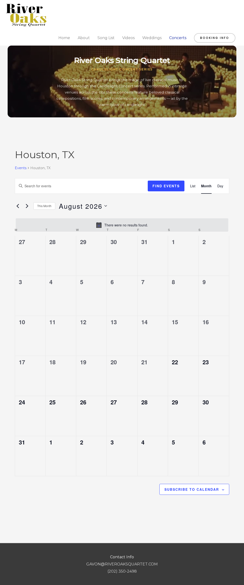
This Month (44, 206)
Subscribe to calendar (191, 489)
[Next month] (27, 206)
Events (20, 168)
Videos (128, 38)
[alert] (122, 225)
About (84, 38)
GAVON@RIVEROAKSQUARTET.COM (122, 564)
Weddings (152, 38)
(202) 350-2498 (122, 571)
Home (64, 38)
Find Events (166, 185)
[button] (214, 38)
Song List (106, 38)
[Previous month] (17, 206)
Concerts (177, 38)
